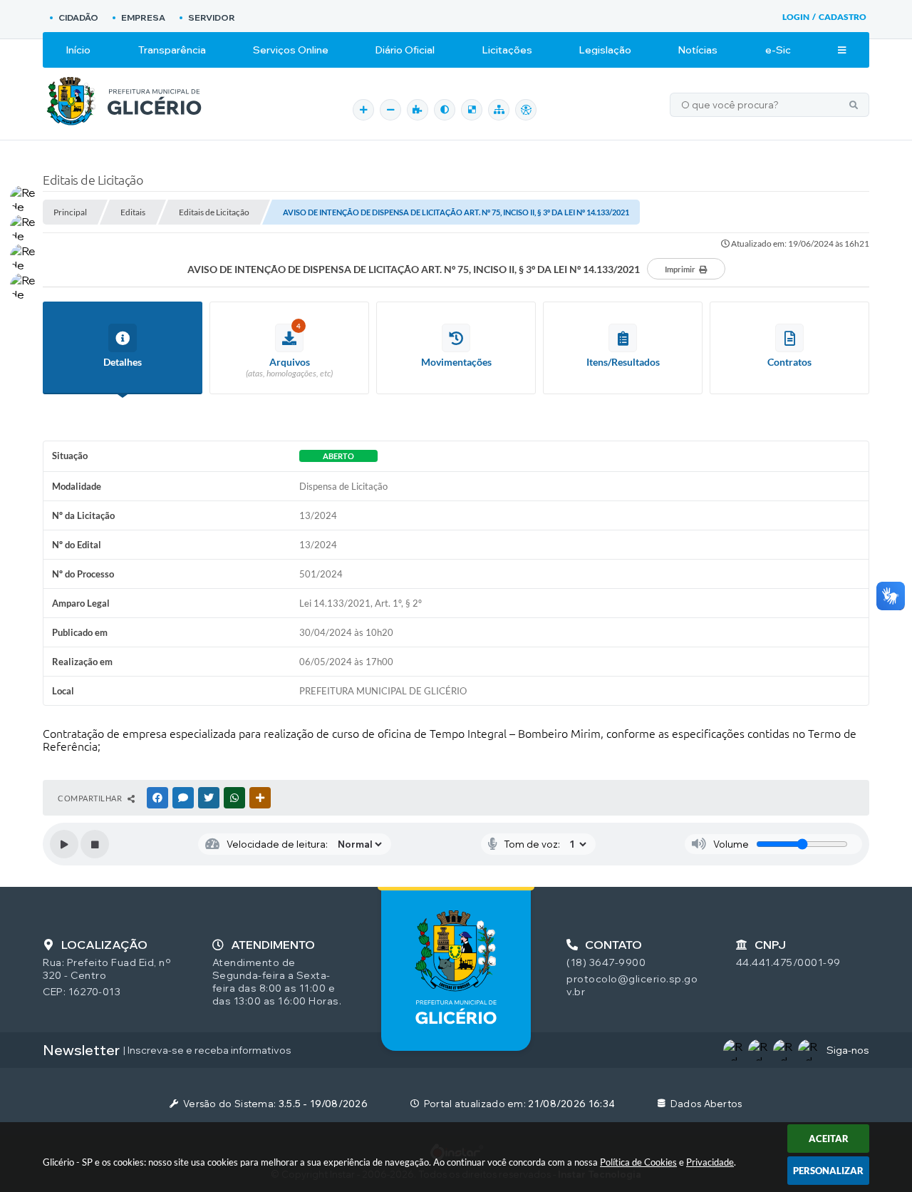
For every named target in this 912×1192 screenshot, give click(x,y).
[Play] (64, 844)
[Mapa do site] (498, 109)
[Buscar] (853, 105)
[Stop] (95, 844)
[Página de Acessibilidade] (526, 109)
